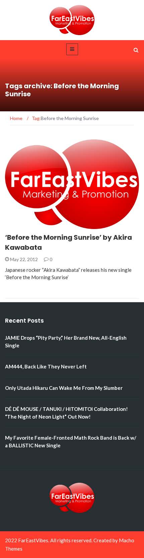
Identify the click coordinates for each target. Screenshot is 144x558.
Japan (21, 225)
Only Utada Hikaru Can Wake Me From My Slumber (64, 388)
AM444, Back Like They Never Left (46, 366)
